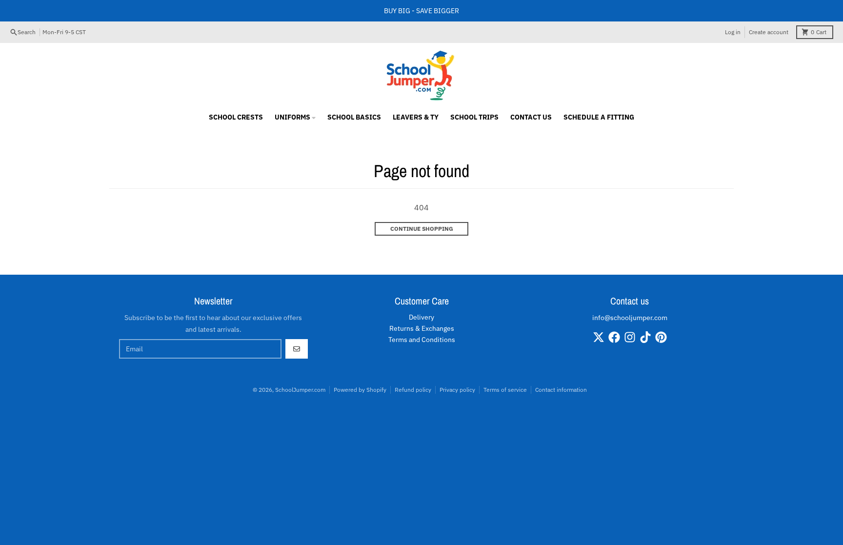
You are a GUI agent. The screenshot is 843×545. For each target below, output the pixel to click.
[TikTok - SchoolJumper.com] (645, 337)
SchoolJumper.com (300, 389)
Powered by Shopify (360, 389)
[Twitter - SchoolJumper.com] (598, 337)
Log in (733, 32)
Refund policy (413, 389)
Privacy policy (457, 389)
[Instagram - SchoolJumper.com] (630, 337)
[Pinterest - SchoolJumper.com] (661, 337)
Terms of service (505, 389)
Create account (768, 32)
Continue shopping (421, 228)
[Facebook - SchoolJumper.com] (614, 337)
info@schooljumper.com (629, 317)
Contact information (561, 389)
